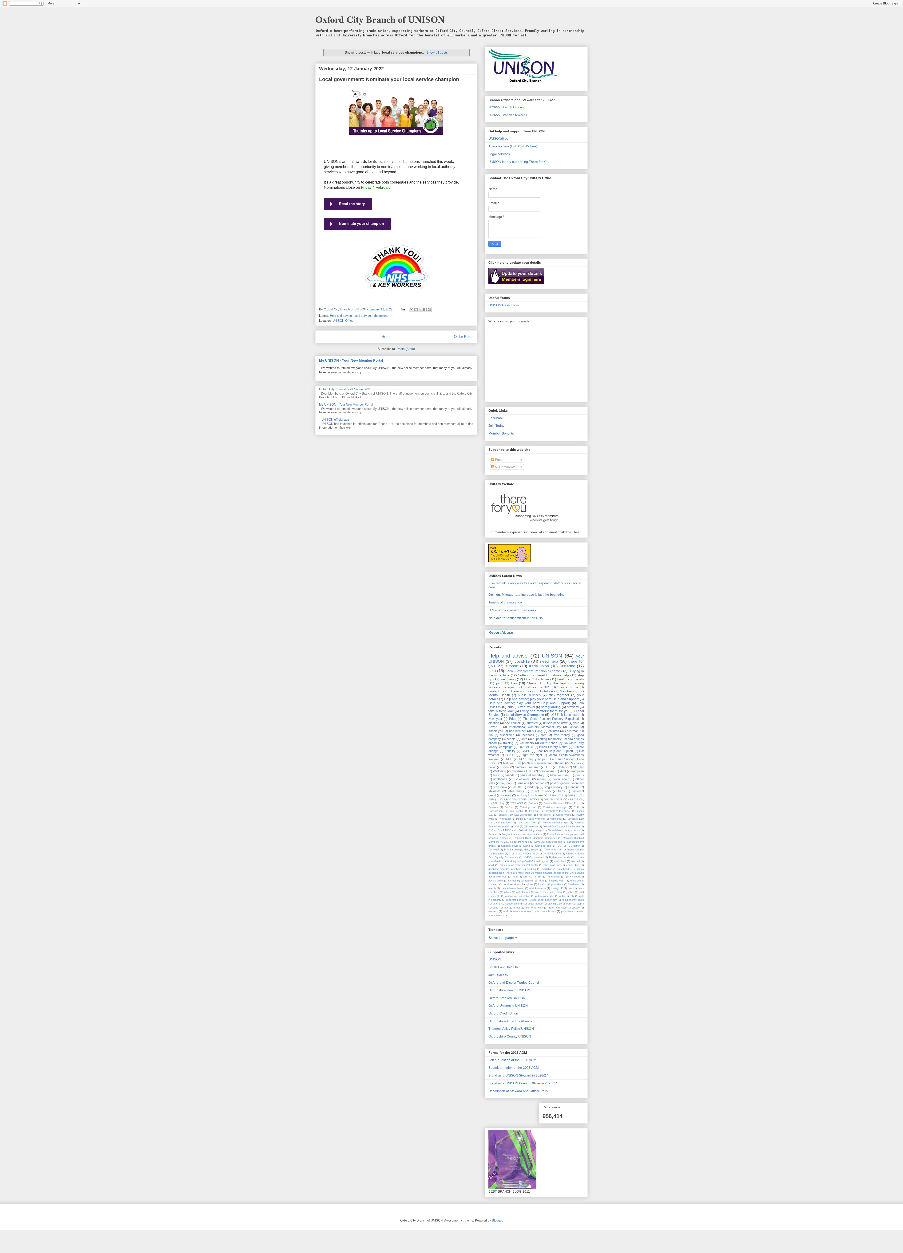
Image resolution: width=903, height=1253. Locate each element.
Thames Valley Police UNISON (511, 1028)
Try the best (556, 683)
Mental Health (499, 695)
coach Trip (572, 865)
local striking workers (550, 884)
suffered (532, 723)
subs (495, 907)
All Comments (504, 467)
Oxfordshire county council (564, 830)
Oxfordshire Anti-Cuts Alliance (510, 1021)
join (498, 683)
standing (573, 787)
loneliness (574, 884)
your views (567, 911)
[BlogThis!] (416, 309)
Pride (512, 718)
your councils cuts (545, 911)
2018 (571, 795)
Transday (498, 853)
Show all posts (437, 52)
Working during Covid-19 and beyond (528, 861)
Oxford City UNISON (500, 830)
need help (549, 661)
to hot (516, 907)
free (544, 735)
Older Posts (463, 337)
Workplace (560, 861)
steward (573, 707)
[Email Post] (403, 309)
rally (572, 896)
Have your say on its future (532, 691)
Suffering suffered (527, 767)
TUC (559, 845)
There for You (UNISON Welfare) (512, 146)
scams (496, 903)
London (573, 727)
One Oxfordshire (536, 679)
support (512, 666)
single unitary (553, 787)
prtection (525, 896)
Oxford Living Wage (530, 830)
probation (510, 896)
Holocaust (505, 818)
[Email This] (411, 309)
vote (576, 723)
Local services (502, 822)
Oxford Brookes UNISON (506, 998)
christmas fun (552, 865)
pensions (523, 783)
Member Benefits (501, 433)
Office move (531, 826)
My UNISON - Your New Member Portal (351, 360)
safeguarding (551, 707)
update (576, 907)
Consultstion (495, 811)
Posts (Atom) (406, 349)
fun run (538, 876)
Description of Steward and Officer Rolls (518, 1091)
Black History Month (553, 747)
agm (510, 687)
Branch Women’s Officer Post (561, 803)
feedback (528, 735)
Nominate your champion (361, 224)
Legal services (499, 154)
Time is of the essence (505, 602)
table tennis (515, 791)
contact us (496, 691)
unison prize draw (555, 723)
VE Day (578, 767)
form (525, 876)
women (506, 795)
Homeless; (556, 818)
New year (495, 718)
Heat (539, 751)
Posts (498, 460)
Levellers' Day (575, 818)
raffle (562, 896)
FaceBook (495, 418)
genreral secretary (532, 775)
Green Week (563, 814)
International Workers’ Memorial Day (535, 727)
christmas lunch (522, 771)
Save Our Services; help (548, 841)
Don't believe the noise (557, 811)
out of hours (523, 892)
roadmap (533, 787)
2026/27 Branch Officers (506, 107)
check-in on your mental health (519, 865)
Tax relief (493, 849)
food (515, 876)
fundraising (554, 876)
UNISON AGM (529, 853)
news (581, 888)
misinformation (537, 888)
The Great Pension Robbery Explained (551, 718)
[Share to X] (420, 309)
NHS (546, 687)
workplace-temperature (516, 911)
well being (508, 679)
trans (561, 791)
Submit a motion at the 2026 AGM (513, 1067)
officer (507, 892)
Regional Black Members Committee (535, 838)
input (541, 880)
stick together (559, 695)
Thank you (495, 731)
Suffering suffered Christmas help (543, 675)
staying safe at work (559, 903)
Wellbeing (499, 771)
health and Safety (570, 679)
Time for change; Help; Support (521, 849)
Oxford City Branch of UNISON (380, 19)
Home (386, 337)
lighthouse (500, 779)
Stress (531, 683)
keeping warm (557, 880)
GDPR (526, 751)
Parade (492, 834)
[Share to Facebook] (425, 309)
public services (529, 695)
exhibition (547, 869)
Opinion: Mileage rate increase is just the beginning (526, 594)
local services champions (371, 315)
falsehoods (564, 869)
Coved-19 (494, 727)
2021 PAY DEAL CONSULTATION (519, 799)
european (577, 771)
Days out (533, 811)
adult (491, 865)
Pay (514, 683)
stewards (494, 791)
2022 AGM (526, 747)
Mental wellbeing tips (555, 822)
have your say (559, 775)
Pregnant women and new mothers (522, 834)
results (517, 787)
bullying (537, 731)
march (492, 888)
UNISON (552, 656)
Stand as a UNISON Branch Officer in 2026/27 (522, 1083)
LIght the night (532, 755)
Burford (509, 807)
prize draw (500, 787)
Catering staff (528, 807)
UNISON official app (335, 419)
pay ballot (556, 892)
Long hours (571, 715)
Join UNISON (498, 975)
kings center (577, 880)
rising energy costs (573, 899)
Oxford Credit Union (503, 1013)
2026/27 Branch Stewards (507, 115)
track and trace (557, 907)
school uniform (514, 903)
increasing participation (521, 880)
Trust (512, 853)
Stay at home (567, 687)
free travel (527, 707)
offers (496, 892)
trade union (539, 666)
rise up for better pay (544, 899)
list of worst (522, 779)
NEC (509, 759)
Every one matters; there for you (544, 711)
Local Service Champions (525, 715)
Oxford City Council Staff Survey (561, 826)
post (581, 892)
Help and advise (341, 315)
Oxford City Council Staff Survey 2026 (345, 389)
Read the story (352, 204)
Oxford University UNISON (508, 1005)
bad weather (517, 731)
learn (495, 884)
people (511, 739)
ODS (516, 826)
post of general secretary (567, 783)
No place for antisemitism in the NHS (515, 618)
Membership (569, 691)
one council (513, 723)
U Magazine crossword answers (512, 610)
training (508, 743)
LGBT (554, 715)
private (496, 896)
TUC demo (573, 845)
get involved (573, 876)
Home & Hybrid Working (530, 818)
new (570, 888)
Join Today (496, 425)
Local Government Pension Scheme (533, 671)
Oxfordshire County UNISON (509, 1036)
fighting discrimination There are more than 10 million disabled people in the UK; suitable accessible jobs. (536, 873)
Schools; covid (509, 845)
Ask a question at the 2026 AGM (512, 1060)
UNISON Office (343, 320)
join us (579, 775)
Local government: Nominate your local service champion (389, 79)
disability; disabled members (504, 869)
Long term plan (527, 822)
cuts (510, 707)
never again (561, 779)
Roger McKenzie (519, 841)
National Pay (512, 763)
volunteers (527, 743)
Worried (575, 861)
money (541, 779)
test (506, 907)
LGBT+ (510, 755)
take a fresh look (501, 711)
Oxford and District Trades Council (513, 982)
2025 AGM (516, 803)
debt (563, 771)
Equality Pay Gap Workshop (515, 814)
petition (539, 783)
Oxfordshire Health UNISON (509, 990)
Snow (505, 767)
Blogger (497, 1220)
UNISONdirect (498, 138)
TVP (549, 767)
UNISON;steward (533, 857)
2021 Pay (499, 803)
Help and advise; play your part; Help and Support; (529, 703)
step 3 (580, 903)
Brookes (493, 807)
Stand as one (543, 845)
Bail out (533, 803)
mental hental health (512, 888)
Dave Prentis (515, 811)
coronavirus (546, 771)
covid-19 (522, 661)
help (492, 671)
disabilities (507, 735)
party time (541, 892)
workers (493, 911)
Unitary (562, 767)
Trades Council (575, 849)
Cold (576, 807)
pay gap (505, 783)
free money (562, 735)
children (553, 731)
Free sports (544, 814)
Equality (509, 751)
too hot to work (534, 907)
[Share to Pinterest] (429, 309)
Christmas (528, 687)
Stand (526, 845)
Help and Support (561, 751)
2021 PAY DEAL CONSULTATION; (564, 799)
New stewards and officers (545, 763)
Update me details (559, 857)
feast (496, 775)
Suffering (567, 666)
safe (524, 739)
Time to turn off (553, 849)
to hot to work (541, 791)
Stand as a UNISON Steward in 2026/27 (518, 1075)
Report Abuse (500, 632)
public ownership (544, 896)
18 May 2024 (555, 795)
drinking (531, 869)
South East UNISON (503, 967)
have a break (495, 880)
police (570, 892)
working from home (530, 795)
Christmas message (555, 807)
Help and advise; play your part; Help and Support (541, 699)
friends (510, 775)
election (493, 723)
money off (556, 888)
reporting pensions (517, 899)
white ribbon (548, 743)
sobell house (535, 903)
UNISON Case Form (503, 305)
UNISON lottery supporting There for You (518, 162)
